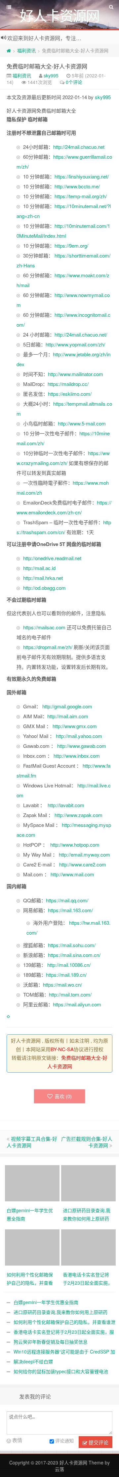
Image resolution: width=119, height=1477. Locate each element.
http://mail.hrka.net (43, 577)
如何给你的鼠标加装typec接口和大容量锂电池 (61, 1371)
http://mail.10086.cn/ (69, 964)
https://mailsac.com (44, 627)
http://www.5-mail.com (82, 423)
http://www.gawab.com (81, 745)
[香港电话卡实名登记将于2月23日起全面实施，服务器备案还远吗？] (89, 1247)
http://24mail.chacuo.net (78, 146)
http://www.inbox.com (77, 755)
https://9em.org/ (71, 245)
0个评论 (74, 82)
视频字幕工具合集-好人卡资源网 (32, 1142)
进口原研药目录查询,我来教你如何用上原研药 (60, 1312)
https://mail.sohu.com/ (72, 945)
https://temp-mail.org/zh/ (81, 196)
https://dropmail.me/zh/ (47, 646)
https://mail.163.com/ (70, 910)
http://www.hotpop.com (74, 844)
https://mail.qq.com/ (67, 900)
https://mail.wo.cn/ (62, 984)
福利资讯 (26, 50)
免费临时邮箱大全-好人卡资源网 (47, 66)
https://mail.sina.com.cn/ (74, 954)
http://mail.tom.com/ (70, 994)
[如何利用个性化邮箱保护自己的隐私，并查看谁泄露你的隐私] (33, 1247)
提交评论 (97, 1442)
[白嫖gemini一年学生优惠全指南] (33, 1182)
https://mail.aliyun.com (77, 1004)
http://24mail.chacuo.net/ (81, 334)
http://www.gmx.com (75, 726)
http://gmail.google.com (67, 706)
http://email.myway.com (84, 854)
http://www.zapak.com (78, 814)
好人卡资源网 (73, 1462)
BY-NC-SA (62, 1049)
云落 (59, 1469)
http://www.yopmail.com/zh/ (75, 344)
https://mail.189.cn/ (66, 974)
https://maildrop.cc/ (68, 383)
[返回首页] (9, 50)
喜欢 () (63, 1096)
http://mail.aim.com (67, 716)
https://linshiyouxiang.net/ (82, 176)
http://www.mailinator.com (75, 373)
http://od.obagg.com (44, 587)
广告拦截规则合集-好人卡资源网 (86, 1142)
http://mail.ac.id (39, 567)
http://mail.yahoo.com (79, 735)
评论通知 (64, 1440)
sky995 (51, 75)
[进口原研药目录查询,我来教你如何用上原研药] (89, 1182)
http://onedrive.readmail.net (52, 558)
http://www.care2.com (82, 864)
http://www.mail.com (72, 874)
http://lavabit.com (66, 805)
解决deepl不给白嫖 (33, 1361)
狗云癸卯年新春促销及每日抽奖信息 (51, 1341)
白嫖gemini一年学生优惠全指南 (46, 1302)
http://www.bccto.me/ (77, 186)
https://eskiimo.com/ (70, 393)
